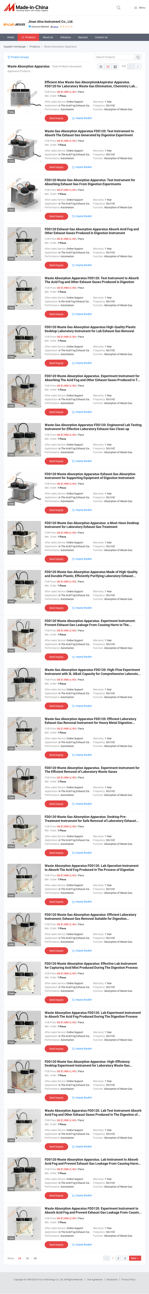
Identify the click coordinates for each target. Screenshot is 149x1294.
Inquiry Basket (84, 118)
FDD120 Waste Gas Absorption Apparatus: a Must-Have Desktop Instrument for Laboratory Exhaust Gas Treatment (92, 525)
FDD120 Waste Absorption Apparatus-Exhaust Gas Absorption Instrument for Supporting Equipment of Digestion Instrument (90, 476)
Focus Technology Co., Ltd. (50, 1279)
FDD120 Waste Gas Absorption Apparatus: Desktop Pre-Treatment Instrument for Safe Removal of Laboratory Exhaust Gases (90, 820)
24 (19, 1258)
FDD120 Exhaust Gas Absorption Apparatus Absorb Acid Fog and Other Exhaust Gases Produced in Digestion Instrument (92, 231)
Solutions (65, 37)
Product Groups (19, 57)
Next (133, 1258)
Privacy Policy (128, 1279)
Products (30, 37)
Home (10, 37)
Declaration (112, 1279)
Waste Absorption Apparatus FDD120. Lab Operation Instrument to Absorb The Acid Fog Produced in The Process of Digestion (91, 868)
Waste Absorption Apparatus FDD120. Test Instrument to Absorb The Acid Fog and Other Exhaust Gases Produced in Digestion (92, 280)
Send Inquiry (56, 118)
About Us (48, 37)
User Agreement (95, 1279)
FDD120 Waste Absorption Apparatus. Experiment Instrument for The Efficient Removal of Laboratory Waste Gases (92, 770)
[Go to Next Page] (137, 66)
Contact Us (101, 37)
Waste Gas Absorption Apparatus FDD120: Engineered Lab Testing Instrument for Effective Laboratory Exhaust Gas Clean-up (93, 427)
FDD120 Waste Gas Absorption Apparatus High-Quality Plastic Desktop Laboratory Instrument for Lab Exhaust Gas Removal (90, 329)
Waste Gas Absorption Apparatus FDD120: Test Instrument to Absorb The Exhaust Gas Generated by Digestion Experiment (89, 133)
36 (27, 1258)
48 (35, 1258)
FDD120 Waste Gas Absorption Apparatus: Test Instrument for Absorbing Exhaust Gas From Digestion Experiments (90, 182)
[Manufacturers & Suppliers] (26, 7)
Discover (83, 37)
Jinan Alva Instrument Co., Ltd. (50, 21)
